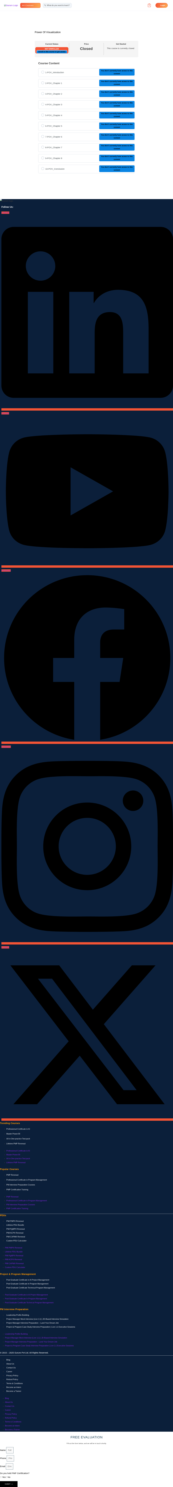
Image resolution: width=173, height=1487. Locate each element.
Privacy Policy (12, 1376)
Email (3, 1466)
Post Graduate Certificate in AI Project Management (27, 1280)
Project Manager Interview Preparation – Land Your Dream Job (32, 1323)
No (9, 1477)
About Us (10, 1364)
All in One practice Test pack (18, 1139)
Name (3, 1450)
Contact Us (11, 1368)
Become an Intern (13, 1387)
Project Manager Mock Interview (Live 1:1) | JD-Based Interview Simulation (37, 1319)
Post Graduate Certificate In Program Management (27, 1284)
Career (9, 1372)
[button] (35, 5)
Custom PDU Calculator (16, 1241)
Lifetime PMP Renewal (16, 1144)
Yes (4, 1477)
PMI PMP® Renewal (15, 1221)
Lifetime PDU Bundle (15, 1225)
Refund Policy (12, 1379)
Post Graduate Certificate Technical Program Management (30, 1288)
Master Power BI (13, 1134)
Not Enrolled (52, 49)
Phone (3, 1458)
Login (162, 5)
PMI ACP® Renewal (14, 1233)
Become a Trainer (13, 1391)
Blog (8, 1360)
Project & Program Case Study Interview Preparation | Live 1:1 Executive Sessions (40, 1327)
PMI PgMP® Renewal (15, 1229)
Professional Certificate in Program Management (26, 1180)
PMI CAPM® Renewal (15, 1237)
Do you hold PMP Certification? (14, 1473)
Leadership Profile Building (17, 1315)
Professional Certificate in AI (18, 1129)
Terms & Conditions (14, 1383)
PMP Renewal (12, 1175)
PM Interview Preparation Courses (20, 1185)
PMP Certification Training (17, 1190)
